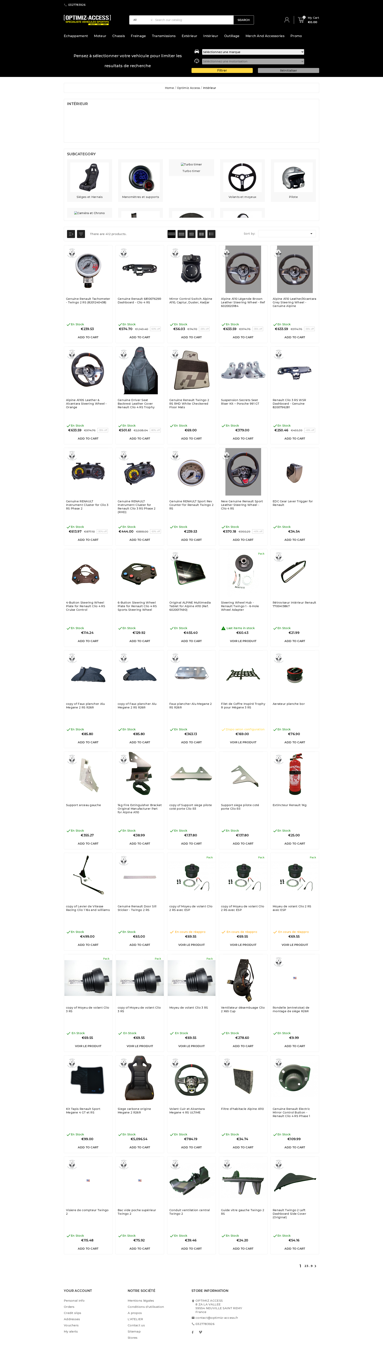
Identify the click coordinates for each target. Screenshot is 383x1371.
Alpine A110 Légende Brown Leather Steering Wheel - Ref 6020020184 (243, 302)
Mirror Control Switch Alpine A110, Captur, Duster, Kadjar (190, 300)
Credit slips (72, 1313)
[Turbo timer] (191, 164)
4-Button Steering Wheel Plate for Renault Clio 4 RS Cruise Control (85, 606)
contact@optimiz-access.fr (216, 1318)
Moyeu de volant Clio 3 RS (188, 1007)
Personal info (74, 1300)
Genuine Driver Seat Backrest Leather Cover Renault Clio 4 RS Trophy (136, 403)
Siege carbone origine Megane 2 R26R (134, 1110)
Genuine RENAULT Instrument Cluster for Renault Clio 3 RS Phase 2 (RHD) (137, 507)
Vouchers (71, 1325)
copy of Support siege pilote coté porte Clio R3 (190, 806)
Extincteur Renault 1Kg (290, 805)
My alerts (71, 1331)
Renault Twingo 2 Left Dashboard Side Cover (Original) (289, 1213)
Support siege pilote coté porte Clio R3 (240, 806)
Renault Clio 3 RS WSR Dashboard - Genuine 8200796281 (289, 403)
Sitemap (134, 1331)
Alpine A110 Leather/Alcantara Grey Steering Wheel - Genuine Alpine (294, 302)
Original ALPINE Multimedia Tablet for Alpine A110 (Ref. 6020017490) (190, 606)
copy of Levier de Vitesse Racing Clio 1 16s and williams (88, 908)
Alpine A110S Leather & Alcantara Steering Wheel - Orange (86, 403)
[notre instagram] (200, 1332)
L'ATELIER (135, 1319)
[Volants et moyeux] (242, 177)
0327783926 (204, 1324)
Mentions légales (141, 1300)
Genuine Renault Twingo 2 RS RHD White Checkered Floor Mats (189, 403)
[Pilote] (293, 177)
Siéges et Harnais (90, 197)
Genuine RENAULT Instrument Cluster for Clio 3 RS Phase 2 (87, 505)
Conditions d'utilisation (146, 1307)
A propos (135, 1313)
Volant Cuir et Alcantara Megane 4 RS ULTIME (187, 1110)
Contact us (136, 1325)
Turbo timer (191, 171)
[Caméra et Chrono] (89, 213)
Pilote (293, 197)
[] (288, 20)
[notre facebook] (192, 1332)
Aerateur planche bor (289, 704)
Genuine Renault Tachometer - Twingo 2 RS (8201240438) (88, 300)
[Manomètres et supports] (140, 177)
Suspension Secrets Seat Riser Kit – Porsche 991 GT (240, 401)
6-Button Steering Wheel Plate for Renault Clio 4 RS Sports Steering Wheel (137, 606)
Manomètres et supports (140, 197)
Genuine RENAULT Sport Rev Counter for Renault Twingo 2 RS (191, 505)
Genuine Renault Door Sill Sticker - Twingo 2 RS (137, 908)
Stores (133, 1338)
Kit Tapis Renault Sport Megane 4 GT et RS (83, 1110)
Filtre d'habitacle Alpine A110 (242, 1109)
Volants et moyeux (242, 197)
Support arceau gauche (83, 805)
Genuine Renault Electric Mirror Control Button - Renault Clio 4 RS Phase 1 (291, 1112)
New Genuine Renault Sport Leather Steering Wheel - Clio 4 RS (242, 505)
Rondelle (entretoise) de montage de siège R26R (291, 1009)
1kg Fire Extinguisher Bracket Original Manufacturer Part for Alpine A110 (140, 808)
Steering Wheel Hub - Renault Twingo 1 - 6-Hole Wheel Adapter (240, 606)
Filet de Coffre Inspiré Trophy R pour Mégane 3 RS (243, 705)
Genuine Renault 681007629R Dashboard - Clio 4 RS (139, 300)
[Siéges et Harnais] (89, 177)
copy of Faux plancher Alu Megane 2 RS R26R (85, 705)
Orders (69, 1307)
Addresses (72, 1319)
